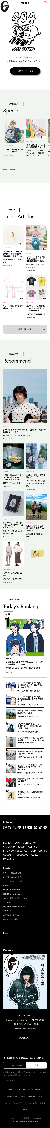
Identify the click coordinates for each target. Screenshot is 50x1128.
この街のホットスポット (12, 915)
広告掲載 (26, 1118)
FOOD (33, 850)
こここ (42, 1103)
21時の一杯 (7, 911)
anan (10, 1089)
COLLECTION (29, 842)
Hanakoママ (17, 1103)
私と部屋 (6, 885)
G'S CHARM (9, 846)
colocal (8, 1103)
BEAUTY (22, 846)
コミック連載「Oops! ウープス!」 (15, 898)
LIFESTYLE (22, 850)
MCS (25, 1109)
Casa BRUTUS (12, 1096)
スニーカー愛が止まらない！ (13, 873)
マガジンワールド (14, 1118)
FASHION (7, 842)
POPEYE (26, 1089)
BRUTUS (18, 1089)
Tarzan (40, 1096)
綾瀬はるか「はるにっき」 (12, 894)
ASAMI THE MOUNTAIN (12, 890)
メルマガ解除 (8, 1080)
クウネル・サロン (31, 1103)
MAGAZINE (8, 858)
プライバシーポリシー (30, 1072)
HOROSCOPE (21, 854)
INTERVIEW (8, 850)
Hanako (22, 1096)
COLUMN (7, 854)
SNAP (17, 842)
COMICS (42, 850)
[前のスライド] (5, 169)
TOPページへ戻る (25, 71)
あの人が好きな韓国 (10, 919)
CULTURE (32, 846)
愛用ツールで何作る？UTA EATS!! (15, 907)
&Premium (31, 1096)
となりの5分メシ (9, 902)
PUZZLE (34, 854)
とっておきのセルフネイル (12, 877)
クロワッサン (37, 1089)
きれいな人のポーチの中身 (12, 881)
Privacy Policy (37, 1118)
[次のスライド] (9, 169)
